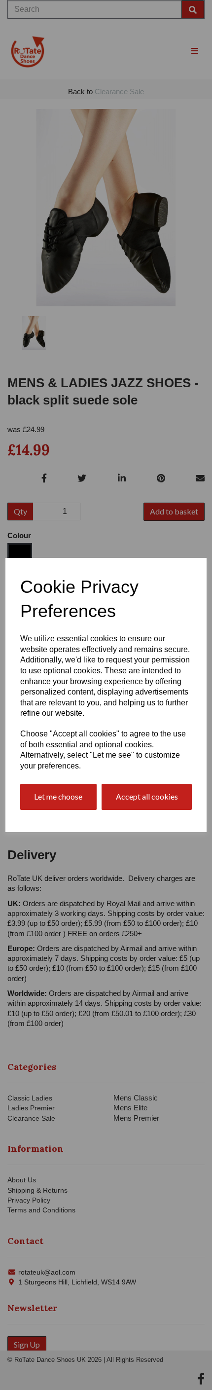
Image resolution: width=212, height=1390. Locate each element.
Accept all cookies (147, 796)
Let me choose (58, 796)
